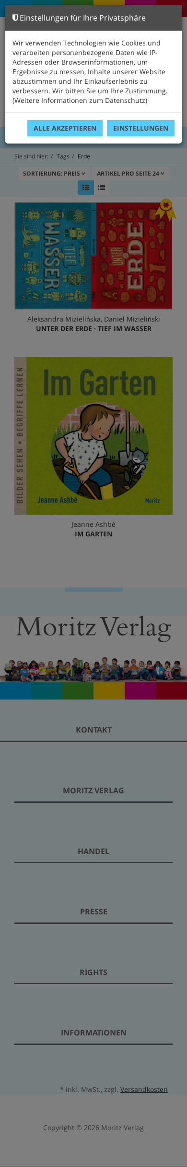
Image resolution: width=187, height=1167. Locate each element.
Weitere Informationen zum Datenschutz (79, 100)
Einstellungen (140, 128)
